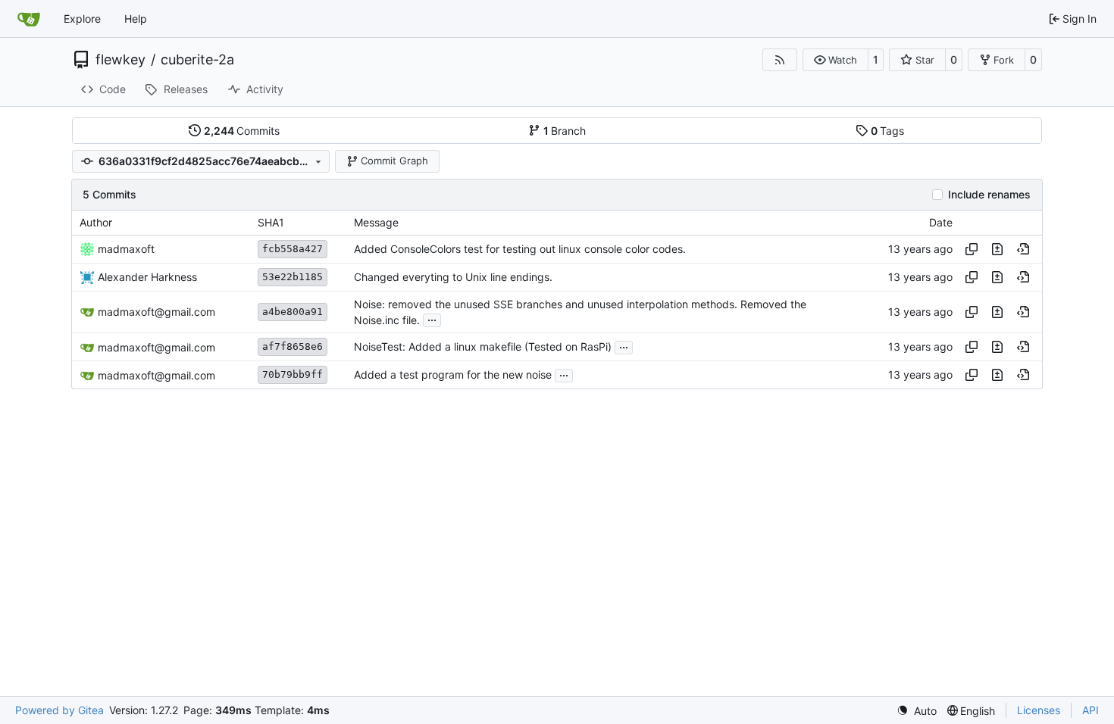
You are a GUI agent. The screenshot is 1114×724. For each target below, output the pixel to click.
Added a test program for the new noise (453, 375)
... (432, 318)
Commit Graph (394, 160)
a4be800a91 (292, 311)
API (1090, 710)
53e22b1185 (292, 276)
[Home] (29, 19)
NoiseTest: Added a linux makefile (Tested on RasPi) (483, 347)
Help (135, 18)
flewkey (120, 59)
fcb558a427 (292, 248)
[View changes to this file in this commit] (997, 249)
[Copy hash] (971, 249)
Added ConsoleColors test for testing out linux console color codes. (520, 248)
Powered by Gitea (59, 710)
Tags (888, 130)
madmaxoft (126, 248)
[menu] (917, 710)
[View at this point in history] (1023, 249)
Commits (242, 130)
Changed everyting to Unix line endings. (453, 276)
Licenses (1038, 710)
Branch (565, 130)
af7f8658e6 (292, 346)
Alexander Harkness (147, 276)
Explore (82, 18)
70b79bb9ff (292, 374)
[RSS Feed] (779, 59)
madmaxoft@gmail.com (156, 311)
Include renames (989, 194)
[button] (835, 59)
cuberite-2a (197, 59)
